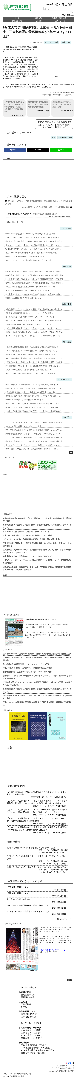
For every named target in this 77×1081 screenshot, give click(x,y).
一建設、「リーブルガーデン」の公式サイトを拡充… (25, 257)
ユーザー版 (51, 797)
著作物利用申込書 (29, 1017)
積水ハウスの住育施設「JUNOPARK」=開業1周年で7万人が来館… (30, 234)
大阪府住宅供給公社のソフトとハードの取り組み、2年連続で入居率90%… (33, 434)
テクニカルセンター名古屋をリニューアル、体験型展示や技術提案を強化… (34, 321)
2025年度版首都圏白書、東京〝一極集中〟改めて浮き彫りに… (29, 290)
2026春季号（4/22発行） (32, 1033)
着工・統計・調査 (51, 42)
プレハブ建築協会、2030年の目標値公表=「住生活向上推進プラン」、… (33, 351)
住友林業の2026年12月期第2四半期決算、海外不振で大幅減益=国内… (32, 253)
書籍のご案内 (17, 21)
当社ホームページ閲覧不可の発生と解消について (29, 905)
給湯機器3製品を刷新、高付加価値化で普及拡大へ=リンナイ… (29, 324)
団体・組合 (66, 342)
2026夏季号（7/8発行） (31, 1030)
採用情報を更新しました (18, 887)
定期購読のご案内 (63, 125)
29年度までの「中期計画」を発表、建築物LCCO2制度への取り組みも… (32, 366)
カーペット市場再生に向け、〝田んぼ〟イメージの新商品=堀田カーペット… (34, 336)
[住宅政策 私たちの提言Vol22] (37, 741)
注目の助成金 (60, 852)
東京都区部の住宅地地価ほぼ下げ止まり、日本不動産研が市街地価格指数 (38, 104)
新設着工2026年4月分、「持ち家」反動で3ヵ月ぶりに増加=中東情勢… (32, 407)
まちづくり (66, 417)
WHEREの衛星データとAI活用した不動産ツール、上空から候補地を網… (33, 249)
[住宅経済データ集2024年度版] (18, 741)
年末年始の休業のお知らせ (19, 899)
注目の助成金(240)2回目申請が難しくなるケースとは (31, 848)
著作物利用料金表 (29, 1014)
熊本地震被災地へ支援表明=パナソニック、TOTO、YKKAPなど (27, 556)
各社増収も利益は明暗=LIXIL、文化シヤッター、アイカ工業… (29, 313)
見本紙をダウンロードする (53, 950)
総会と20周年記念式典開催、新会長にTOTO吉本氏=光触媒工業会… (31, 354)
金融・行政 (66, 42)
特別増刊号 (61, 797)
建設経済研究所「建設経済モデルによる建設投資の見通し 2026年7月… (32, 385)
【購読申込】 (69, 95)
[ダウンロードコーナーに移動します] (14, 646)
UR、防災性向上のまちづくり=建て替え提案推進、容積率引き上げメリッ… (34, 430)
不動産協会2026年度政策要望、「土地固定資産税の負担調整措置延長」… (33, 347)
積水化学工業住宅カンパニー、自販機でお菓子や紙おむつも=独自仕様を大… (34, 441)
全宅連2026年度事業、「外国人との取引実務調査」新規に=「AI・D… (32, 370)
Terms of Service (65, 1071)
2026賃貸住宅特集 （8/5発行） (35, 1045)
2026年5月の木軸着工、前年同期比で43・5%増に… (25, 400)
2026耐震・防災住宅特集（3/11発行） (38, 1050)
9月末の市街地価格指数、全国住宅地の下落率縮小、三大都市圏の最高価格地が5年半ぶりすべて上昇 (37, 32)
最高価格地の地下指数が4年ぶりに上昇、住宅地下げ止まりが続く (62, 104)
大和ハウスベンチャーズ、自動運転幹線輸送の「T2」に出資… (29, 260)
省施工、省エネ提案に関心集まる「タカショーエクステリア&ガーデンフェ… (34, 332)
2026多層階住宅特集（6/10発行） (36, 1048)
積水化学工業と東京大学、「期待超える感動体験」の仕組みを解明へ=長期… (34, 241)
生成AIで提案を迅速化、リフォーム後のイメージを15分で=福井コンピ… (33, 328)
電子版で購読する (63, 127)
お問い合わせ (60, 21)
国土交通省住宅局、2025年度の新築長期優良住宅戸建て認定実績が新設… (33, 294)
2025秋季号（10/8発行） (32, 1038)
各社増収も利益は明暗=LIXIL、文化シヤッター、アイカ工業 (26, 531)
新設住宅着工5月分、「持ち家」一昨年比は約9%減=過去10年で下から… (33, 404)
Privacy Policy (53, 1071)
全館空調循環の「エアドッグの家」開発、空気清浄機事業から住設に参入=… (34, 309)
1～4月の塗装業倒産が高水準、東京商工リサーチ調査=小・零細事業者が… (33, 411)
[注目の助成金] (28, 469)
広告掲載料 (26, 1004)
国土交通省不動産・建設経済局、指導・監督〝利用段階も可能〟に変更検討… (35, 279)
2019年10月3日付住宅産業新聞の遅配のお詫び (28, 911)
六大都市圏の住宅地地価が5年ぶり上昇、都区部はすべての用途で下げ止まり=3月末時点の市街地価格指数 (14, 106)
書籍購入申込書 (28, 997)
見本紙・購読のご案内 (60, 18)
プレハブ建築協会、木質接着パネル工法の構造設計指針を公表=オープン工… (34, 358)
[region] (56, 60)
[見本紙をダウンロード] (22, 971)
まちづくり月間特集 (57, 806)
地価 (53, 137)
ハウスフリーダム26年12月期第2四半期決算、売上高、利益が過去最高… (33, 238)
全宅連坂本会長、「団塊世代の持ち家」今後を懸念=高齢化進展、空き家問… (34, 362)
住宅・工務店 (66, 229)
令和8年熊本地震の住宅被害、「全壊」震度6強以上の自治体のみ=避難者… (33, 271)
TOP (71, 452)
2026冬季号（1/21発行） (32, 1035)
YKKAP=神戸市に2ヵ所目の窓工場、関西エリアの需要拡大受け (44, 207)
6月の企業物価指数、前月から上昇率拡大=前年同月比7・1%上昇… (30, 392)
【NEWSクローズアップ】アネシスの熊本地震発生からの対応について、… (34, 245)
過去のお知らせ (64, 919)
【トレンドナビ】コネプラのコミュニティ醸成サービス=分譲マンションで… (34, 445)
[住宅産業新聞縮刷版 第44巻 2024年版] (56, 741)
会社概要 (38, 21)
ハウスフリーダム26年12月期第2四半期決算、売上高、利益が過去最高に (32, 539)
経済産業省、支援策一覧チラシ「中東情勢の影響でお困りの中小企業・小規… (35, 275)
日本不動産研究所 (65, 137)
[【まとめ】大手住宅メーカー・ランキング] (47, 469)
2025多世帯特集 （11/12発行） (35, 1053)
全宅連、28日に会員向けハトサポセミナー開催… (24, 426)
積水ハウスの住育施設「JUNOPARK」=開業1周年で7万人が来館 (27, 535)
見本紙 (24, 1007)
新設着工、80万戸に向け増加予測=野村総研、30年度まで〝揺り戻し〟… (33, 396)
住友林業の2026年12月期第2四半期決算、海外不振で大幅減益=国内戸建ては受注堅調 (37, 653)
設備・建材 (66, 304)
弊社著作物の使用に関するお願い (45, 214)
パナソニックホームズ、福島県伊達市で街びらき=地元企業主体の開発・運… (34, 437)
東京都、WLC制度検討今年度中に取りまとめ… (23, 298)
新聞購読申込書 (28, 995)
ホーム (17, 18)
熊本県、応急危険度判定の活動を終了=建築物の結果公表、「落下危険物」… (34, 283)
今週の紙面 (39, 18)
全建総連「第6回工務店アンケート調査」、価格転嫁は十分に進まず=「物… (34, 388)
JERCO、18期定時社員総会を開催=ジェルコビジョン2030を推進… (31, 373)
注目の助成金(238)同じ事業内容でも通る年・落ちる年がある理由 (36, 867)
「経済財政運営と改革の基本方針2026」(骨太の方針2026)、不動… (30, 287)
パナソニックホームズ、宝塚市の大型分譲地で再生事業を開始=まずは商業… (34, 422)
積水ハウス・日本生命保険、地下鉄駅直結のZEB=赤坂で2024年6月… (31, 449)
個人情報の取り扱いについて (65, 1065)
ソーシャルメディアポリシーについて (63, 1067)
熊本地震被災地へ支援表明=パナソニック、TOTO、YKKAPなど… (30, 317)
